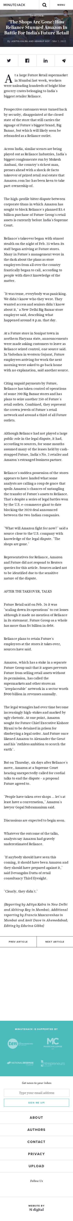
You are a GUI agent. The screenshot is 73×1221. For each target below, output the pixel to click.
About (36, 1118)
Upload (36, 1166)
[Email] (64, 61)
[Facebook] (27, 60)
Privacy (36, 1154)
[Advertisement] (36, 984)
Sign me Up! (36, 1102)
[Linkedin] (46, 60)
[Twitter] (9, 60)
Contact (36, 1142)
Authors (36, 1130)
